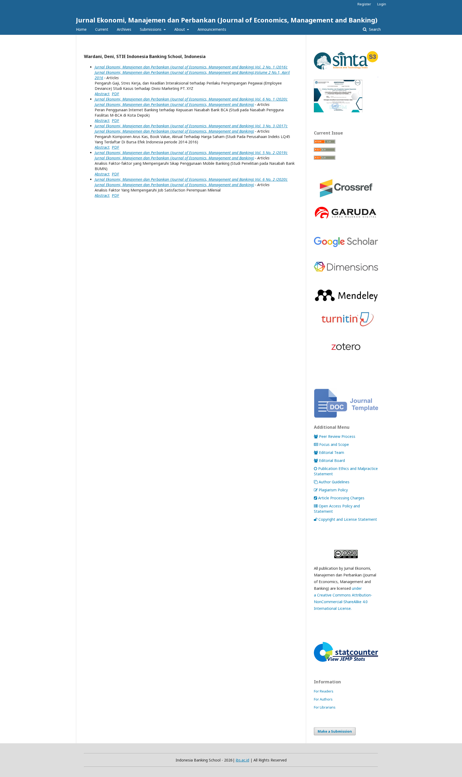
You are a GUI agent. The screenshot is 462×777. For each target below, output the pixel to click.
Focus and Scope (334, 444)
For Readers (323, 691)
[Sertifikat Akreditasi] (346, 110)
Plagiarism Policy (333, 489)
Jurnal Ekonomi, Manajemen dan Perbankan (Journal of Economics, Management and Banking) (227, 20)
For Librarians (325, 707)
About (180, 29)
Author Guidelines (334, 481)
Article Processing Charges (341, 497)
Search (374, 29)
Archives (124, 29)
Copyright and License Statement (347, 519)
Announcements (212, 29)
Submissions (151, 29)
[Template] (346, 416)
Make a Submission (335, 731)
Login (381, 4)
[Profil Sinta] (346, 69)
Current (101, 29)
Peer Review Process (337, 436)
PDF (115, 93)
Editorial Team (331, 452)
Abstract (102, 93)
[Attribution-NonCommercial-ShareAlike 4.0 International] (346, 554)
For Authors (323, 699)
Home (81, 29)
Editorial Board (332, 460)
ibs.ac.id (242, 760)
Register (364, 4)
